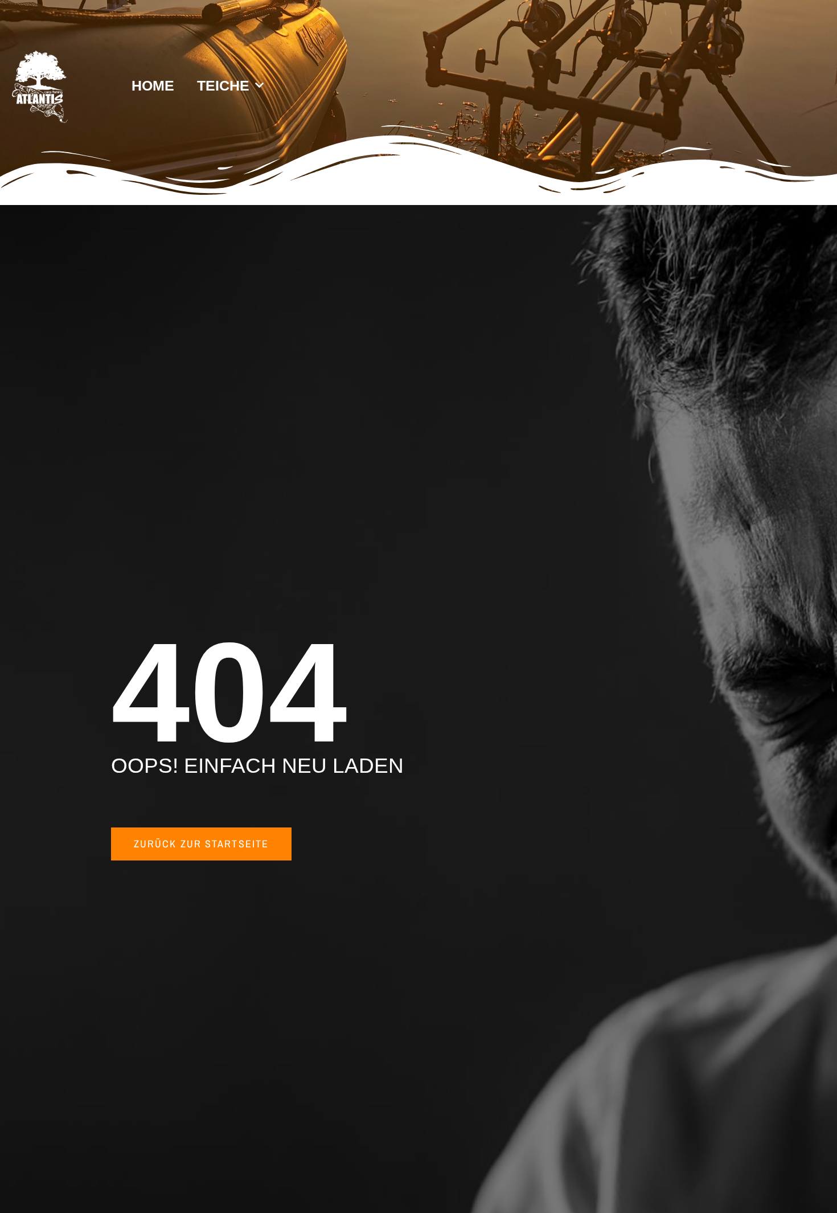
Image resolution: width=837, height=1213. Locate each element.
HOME (153, 85)
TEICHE (223, 85)
